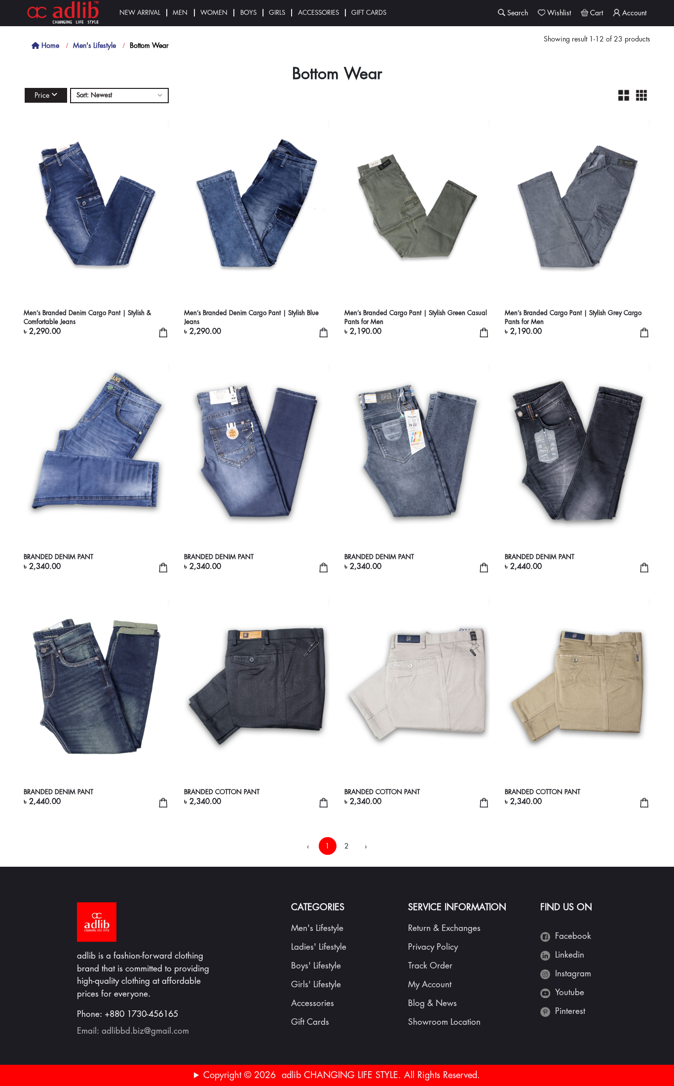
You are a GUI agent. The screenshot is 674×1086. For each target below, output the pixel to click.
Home (49, 45)
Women (213, 12)
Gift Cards (368, 12)
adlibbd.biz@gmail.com (145, 1031)
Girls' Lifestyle (316, 984)
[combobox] (119, 95)
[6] (641, 95)
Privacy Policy (433, 947)
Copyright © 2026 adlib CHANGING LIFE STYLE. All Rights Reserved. (341, 1075)
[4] (624, 95)
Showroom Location (444, 1022)
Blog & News (432, 1003)
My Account (429, 984)
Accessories (318, 12)
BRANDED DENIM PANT (58, 557)
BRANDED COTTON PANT (222, 792)
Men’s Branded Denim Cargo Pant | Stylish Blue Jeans (251, 317)
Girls (277, 12)
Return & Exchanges (444, 928)
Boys (248, 12)
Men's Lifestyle (94, 45)
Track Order (430, 966)
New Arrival (139, 12)
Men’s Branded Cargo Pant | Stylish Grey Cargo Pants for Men (573, 317)
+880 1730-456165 (141, 1014)
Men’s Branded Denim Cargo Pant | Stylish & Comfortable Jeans (87, 317)
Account (634, 12)
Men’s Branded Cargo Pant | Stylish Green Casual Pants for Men (415, 317)
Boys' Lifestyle (316, 966)
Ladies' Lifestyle (318, 947)
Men (180, 12)
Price (42, 95)
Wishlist (559, 12)
